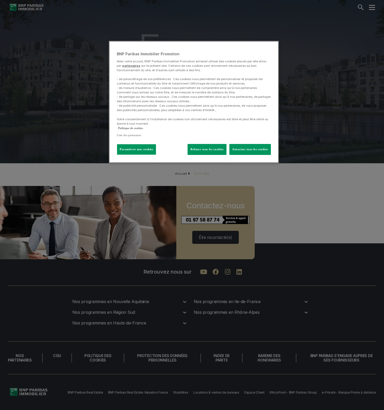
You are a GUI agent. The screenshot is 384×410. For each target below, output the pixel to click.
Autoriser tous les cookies (250, 149)
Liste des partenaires (129, 135)
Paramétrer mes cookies (136, 149)
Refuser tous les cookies (207, 149)
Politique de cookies (130, 128)
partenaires (131, 66)
